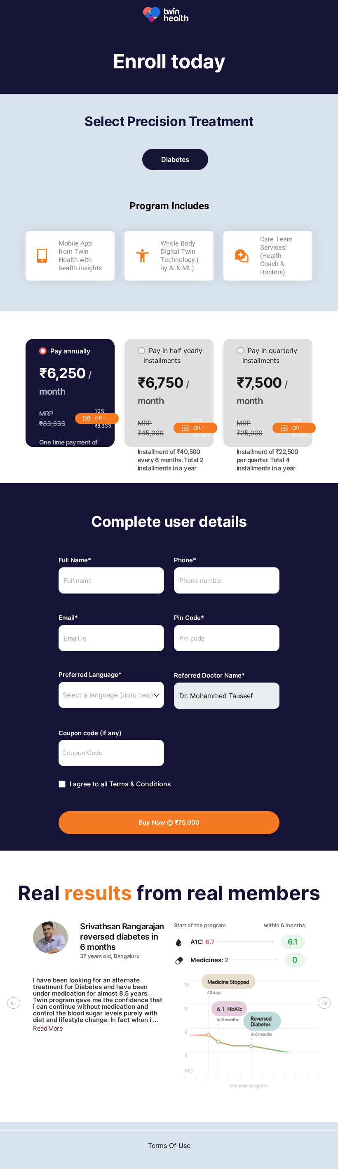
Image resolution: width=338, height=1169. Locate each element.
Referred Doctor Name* (209, 675)
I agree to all (120, 784)
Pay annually (70, 351)
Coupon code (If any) (90, 733)
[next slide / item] (324, 1005)
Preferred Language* (90, 674)
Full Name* (75, 560)
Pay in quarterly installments (269, 355)
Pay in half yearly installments (172, 355)
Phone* (185, 560)
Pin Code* (189, 618)
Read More (48, 1028)
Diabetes (175, 159)
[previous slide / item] (13, 1005)
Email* (68, 618)
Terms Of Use (169, 1145)
